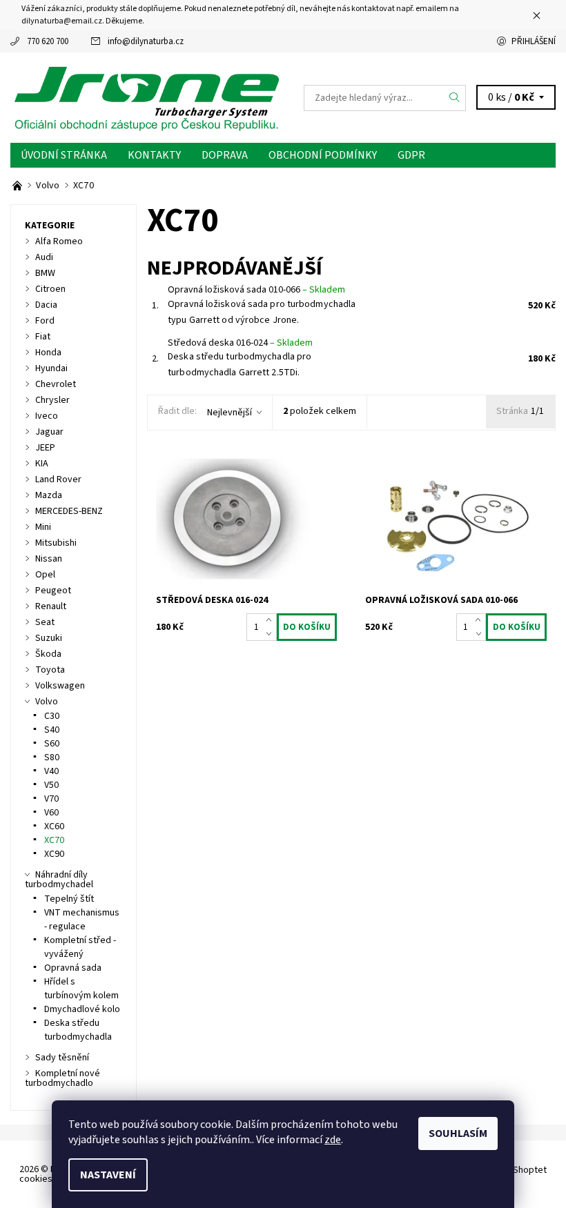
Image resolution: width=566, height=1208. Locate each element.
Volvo (46, 702)
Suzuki (48, 638)
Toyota (50, 670)
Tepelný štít (69, 899)
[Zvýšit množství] (271, 620)
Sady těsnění (62, 1058)
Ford (45, 321)
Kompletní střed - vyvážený (80, 947)
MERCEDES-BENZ (69, 511)
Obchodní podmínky (323, 155)
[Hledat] (455, 98)
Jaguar (49, 432)
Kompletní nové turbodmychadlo (62, 1078)
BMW (45, 273)
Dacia (46, 305)
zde (332, 1139)
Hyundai (51, 368)
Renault (50, 606)
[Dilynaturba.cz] (146, 97)
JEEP (45, 448)
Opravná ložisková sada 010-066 (256, 290)
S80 (51, 757)
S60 (51, 744)
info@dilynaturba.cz (146, 41)
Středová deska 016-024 (240, 343)
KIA (41, 464)
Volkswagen (60, 686)
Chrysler (52, 400)
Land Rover (58, 479)
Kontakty (154, 155)
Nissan (48, 559)
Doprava (225, 155)
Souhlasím (458, 1133)
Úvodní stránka (64, 155)
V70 (51, 799)
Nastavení (108, 1174)
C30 (51, 716)
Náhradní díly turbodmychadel (59, 879)
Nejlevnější (229, 412)
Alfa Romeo (59, 241)
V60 (51, 813)
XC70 (54, 840)
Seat (45, 622)
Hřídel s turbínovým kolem (81, 988)
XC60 (54, 826)
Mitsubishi (56, 543)
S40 (51, 730)
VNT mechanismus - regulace (81, 919)
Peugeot (53, 590)
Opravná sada (72, 968)
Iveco (46, 416)
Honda (48, 352)
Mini (43, 527)
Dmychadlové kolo (82, 1009)
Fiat (42, 337)
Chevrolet (55, 384)
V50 (51, 785)
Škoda (48, 654)
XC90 (54, 854)
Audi (44, 257)
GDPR (411, 155)
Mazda (48, 495)
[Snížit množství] (271, 634)
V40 (51, 771)
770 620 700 (47, 41)
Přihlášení (533, 41)
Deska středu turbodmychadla (78, 1030)
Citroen (50, 289)
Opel (45, 575)
